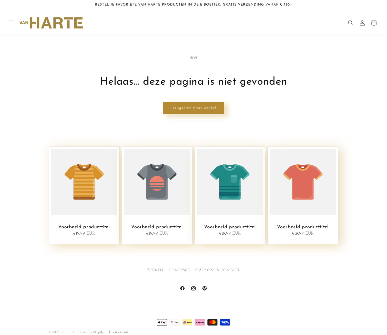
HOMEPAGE (179, 270)
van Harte (68, 332)
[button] (11, 23)
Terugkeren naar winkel (193, 108)
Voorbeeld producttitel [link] (84, 227)
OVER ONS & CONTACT (217, 270)
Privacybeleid (118, 332)
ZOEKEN (155, 270)
